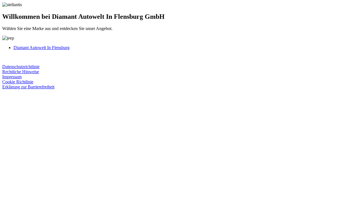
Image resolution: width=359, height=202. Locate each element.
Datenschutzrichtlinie (21, 66)
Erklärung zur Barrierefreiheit (28, 86)
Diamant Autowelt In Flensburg (41, 47)
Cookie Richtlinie (17, 81)
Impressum (12, 76)
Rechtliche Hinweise (20, 71)
